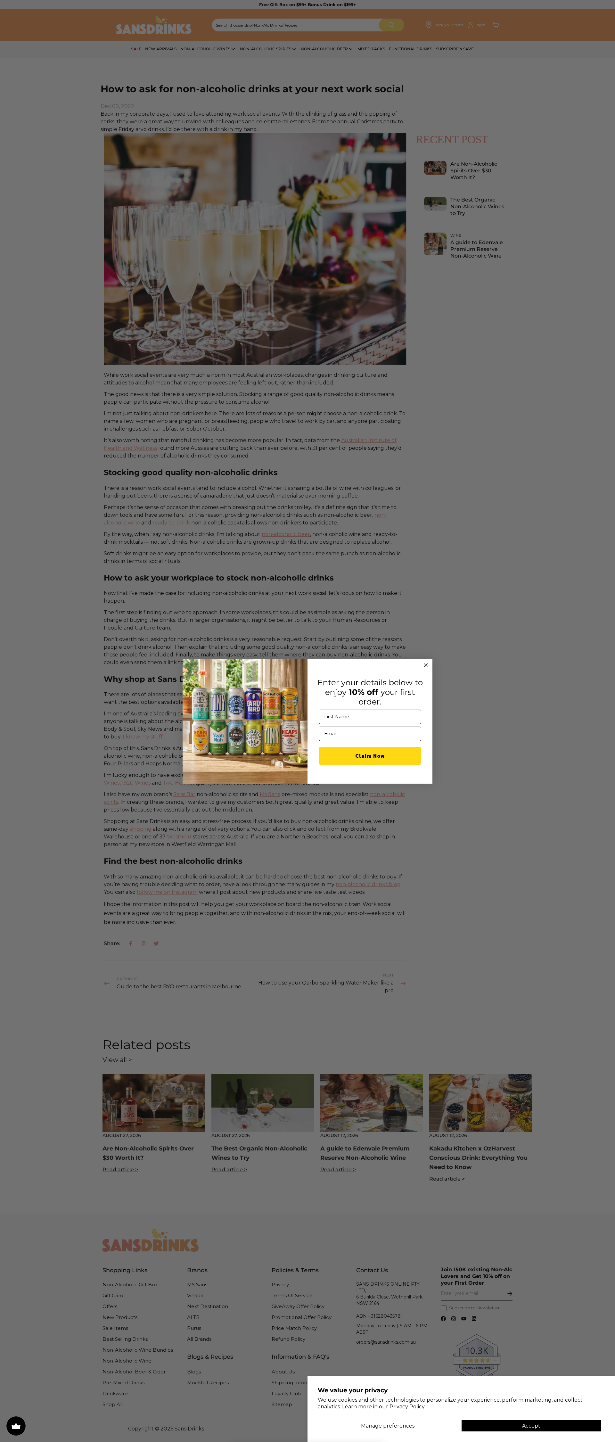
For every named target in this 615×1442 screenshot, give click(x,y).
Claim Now (370, 756)
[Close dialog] (426, 665)
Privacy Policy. (407, 1407)
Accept (531, 1426)
